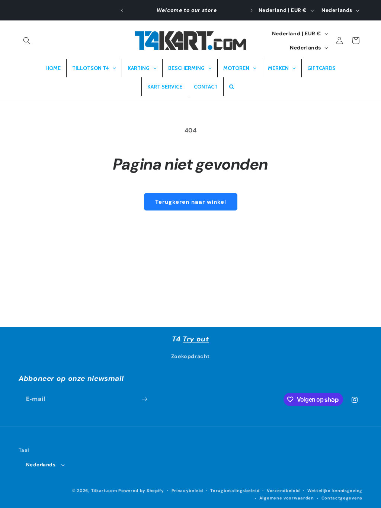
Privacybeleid (187, 490)
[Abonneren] (144, 399)
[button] (27, 40)
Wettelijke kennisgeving (334, 490)
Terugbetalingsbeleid (234, 490)
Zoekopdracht (190, 356)
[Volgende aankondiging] (251, 10)
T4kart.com (104, 490)
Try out (196, 339)
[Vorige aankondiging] (122, 10)
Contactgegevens (342, 498)
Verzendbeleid (283, 490)
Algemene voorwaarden (286, 498)
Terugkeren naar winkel (190, 202)
